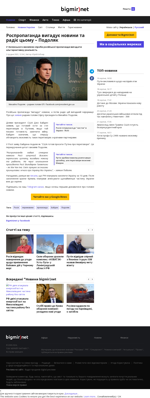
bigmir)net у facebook (18, 220)
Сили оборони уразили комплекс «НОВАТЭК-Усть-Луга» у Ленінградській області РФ (50, 262)
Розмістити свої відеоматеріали (91, 362)
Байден (54, 207)
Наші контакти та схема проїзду (22, 362)
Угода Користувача (120, 362)
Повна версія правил (16, 385)
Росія (16, 207)
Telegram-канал (35, 186)
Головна (10, 27)
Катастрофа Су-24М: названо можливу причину (117, 137)
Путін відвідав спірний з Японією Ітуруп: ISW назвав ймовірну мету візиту (80, 261)
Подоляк (65, 207)
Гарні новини (75, 27)
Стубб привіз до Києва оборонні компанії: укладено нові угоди (49, 308)
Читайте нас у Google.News (50, 196)
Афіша (66, 20)
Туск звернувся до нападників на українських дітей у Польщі (114, 93)
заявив (18, 115)
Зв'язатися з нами (63, 362)
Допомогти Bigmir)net (120, 34)
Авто (45, 20)
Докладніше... (71, 393)
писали (34, 175)
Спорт (22, 20)
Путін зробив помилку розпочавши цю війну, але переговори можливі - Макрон (74, 160)
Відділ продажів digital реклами (40, 369)
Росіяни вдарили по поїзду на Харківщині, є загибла (79, 308)
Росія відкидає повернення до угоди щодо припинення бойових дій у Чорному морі (19, 262)
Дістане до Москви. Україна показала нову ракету (119, 104)
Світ (40, 27)
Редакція (46, 362)
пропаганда (42, 207)
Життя (61, 27)
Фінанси (34, 20)
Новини (10, 20)
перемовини (28, 207)
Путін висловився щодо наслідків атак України (117, 82)
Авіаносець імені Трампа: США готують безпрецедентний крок (117, 126)
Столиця (50, 27)
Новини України (26, 27)
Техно (55, 20)
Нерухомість (74, 337)
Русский (139, 27)
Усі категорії (84, 20)
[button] (88, 230)
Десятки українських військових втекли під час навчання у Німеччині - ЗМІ (119, 115)
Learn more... (90, 396)
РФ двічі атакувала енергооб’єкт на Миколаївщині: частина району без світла (18, 304)
